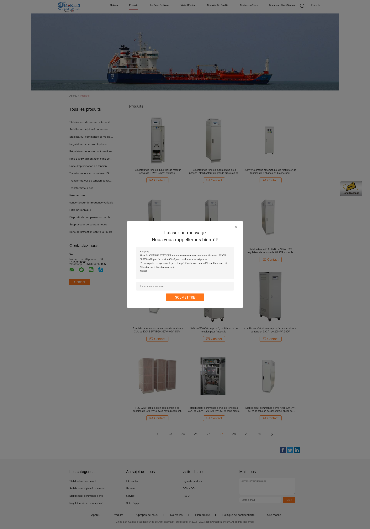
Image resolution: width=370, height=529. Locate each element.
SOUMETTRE (185, 297)
